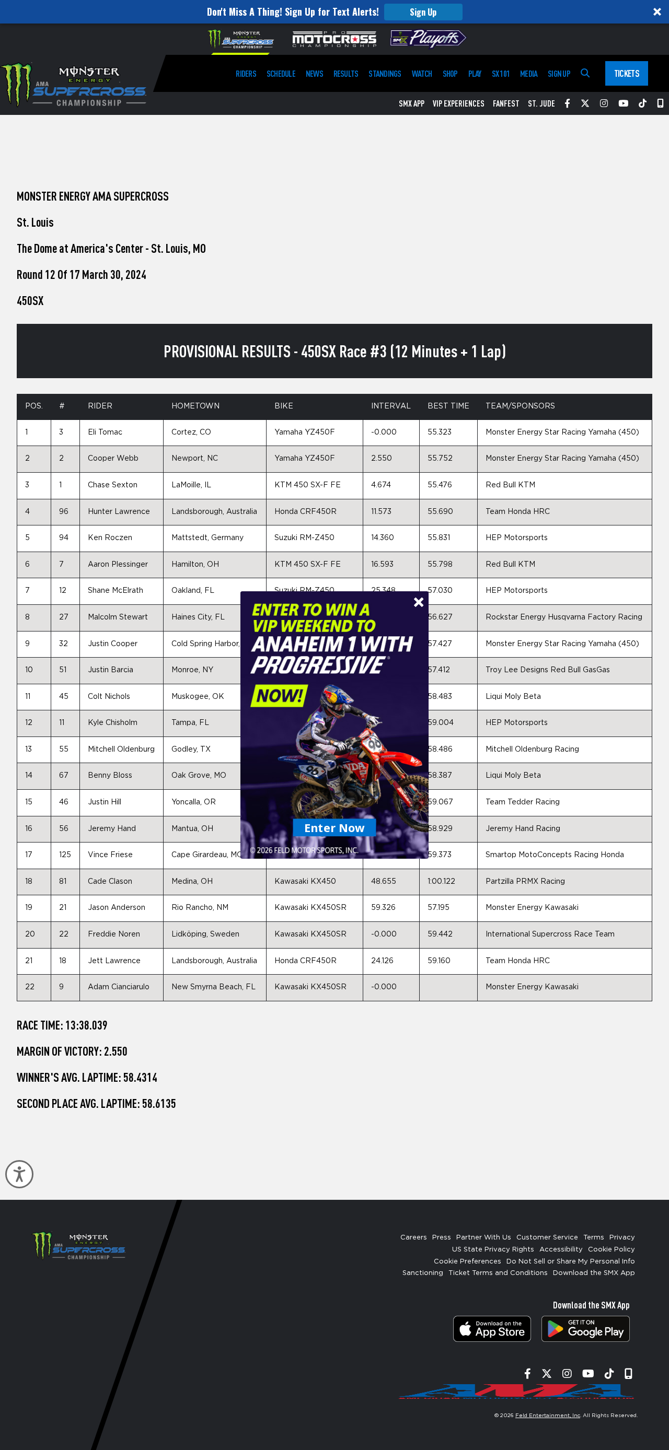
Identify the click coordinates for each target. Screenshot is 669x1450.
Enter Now (334, 827)
